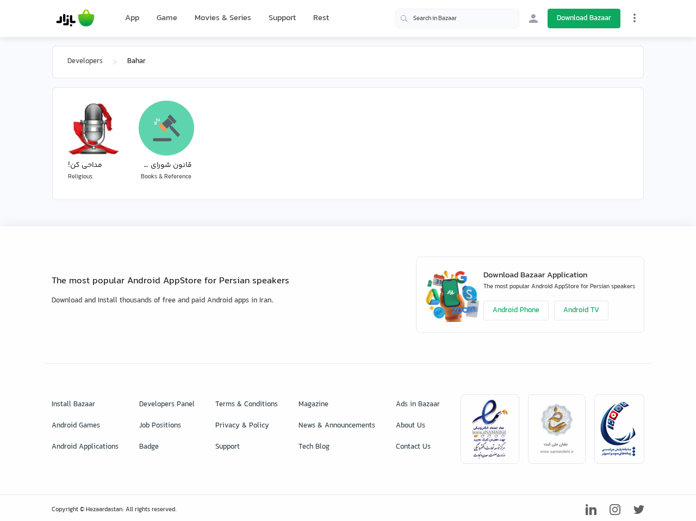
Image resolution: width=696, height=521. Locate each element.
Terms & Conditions (246, 405)
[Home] (75, 18)
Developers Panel (167, 405)
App (132, 18)
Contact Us (413, 447)
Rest (321, 18)
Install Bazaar (73, 405)
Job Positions (160, 426)
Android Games (76, 426)
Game (167, 18)
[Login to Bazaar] (533, 18)
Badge (149, 447)
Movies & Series (223, 18)
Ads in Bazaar (418, 405)
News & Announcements (337, 426)
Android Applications (85, 447)
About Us (410, 426)
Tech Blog (314, 447)
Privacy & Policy (242, 426)
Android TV (581, 311)
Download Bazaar (584, 18)
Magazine (313, 405)
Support (282, 18)
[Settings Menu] (634, 18)
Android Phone (516, 311)
